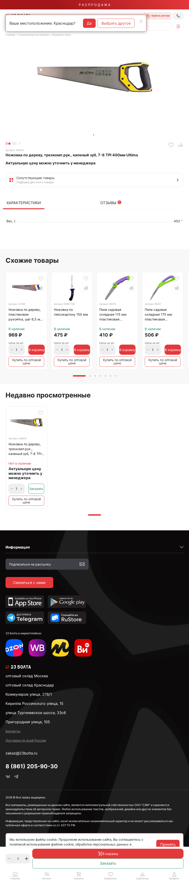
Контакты (13, 731)
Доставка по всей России (26, 740)
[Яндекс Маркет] (60, 648)
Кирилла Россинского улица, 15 (34, 703)
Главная (10, 34)
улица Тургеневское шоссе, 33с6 (36, 712)
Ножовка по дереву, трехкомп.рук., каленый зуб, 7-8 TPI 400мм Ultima (25, 449)
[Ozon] (14, 648)
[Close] (141, 21)
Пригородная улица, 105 (28, 722)
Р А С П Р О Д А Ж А (94, 5)
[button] (47, 876)
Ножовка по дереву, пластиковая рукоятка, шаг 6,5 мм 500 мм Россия (26, 315)
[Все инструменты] (83, 648)
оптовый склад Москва (27, 676)
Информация (18, 547)
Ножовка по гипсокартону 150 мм (71, 312)
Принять (168, 844)
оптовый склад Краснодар (30, 685)
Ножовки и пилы (61, 34)
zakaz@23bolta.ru (21, 753)
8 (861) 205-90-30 (32, 766)
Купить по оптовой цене (26, 361)
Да (89, 23)
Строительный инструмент (33, 34)
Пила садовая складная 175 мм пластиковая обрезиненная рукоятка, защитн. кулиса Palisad (159, 315)
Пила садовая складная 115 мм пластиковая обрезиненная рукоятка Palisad (113, 315)
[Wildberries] (37, 648)
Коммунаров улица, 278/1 (29, 694)
